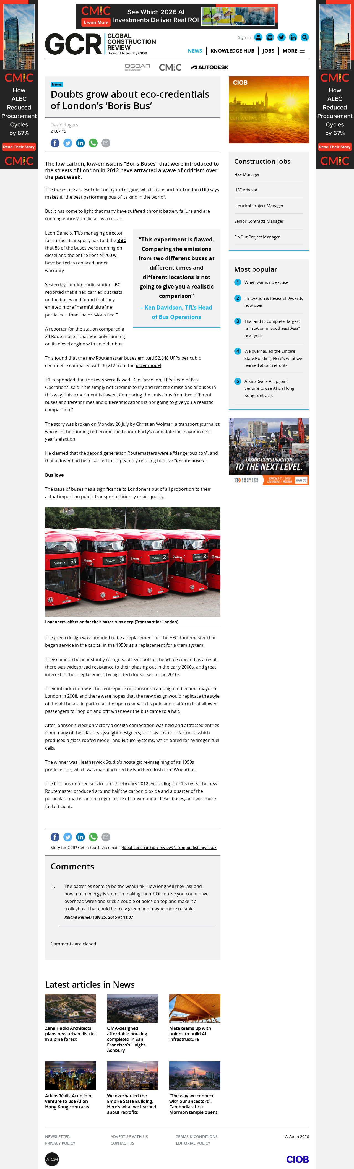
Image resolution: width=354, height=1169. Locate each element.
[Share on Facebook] (55, 143)
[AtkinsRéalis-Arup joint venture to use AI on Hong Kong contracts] (70, 1075)
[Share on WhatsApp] (93, 143)
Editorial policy (193, 1143)
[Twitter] (281, 37)
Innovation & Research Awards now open (273, 301)
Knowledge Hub (232, 50)
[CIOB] (243, 1159)
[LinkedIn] (293, 37)
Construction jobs (262, 161)
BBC (121, 240)
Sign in (244, 37)
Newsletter (57, 1136)
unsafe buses (190, 461)
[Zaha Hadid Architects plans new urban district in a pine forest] (70, 1008)
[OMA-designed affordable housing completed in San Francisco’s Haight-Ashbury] (132, 1008)
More (290, 50)
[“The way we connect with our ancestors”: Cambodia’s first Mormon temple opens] (194, 1075)
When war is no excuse (266, 282)
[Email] (270, 37)
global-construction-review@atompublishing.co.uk (169, 847)
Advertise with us (129, 1136)
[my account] (258, 37)
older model (148, 365)
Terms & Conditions (197, 1136)
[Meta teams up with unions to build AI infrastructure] (194, 1008)
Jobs (268, 50)
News (195, 50)
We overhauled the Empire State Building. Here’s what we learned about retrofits (273, 358)
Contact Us (122, 1143)
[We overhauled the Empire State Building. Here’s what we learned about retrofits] (132, 1075)
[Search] (305, 37)
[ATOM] (111, 1159)
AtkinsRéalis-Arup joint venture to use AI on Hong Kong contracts (269, 388)
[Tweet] (67, 143)
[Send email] (105, 143)
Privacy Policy (60, 1143)
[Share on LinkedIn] (80, 143)
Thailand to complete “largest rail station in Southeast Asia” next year (272, 328)
